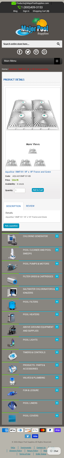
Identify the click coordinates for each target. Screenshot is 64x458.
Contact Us (41, 448)
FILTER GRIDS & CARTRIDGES (38, 276)
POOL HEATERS (31, 314)
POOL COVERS (30, 415)
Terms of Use (24, 454)
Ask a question (11, 226)
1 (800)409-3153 (32, 7)
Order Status (41, 454)
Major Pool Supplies (26, 442)
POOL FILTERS (30, 301)
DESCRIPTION (13, 206)
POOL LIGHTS (30, 339)
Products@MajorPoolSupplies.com (32, 3)
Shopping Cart (41, 11)
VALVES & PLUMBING (34, 377)
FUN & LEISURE (31, 390)
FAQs (13, 448)
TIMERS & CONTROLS (34, 352)
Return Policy (32, 451)
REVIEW (30, 206)
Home (4, 69)
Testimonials (26, 448)
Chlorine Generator (35, 236)
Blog (15, 11)
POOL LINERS (30, 403)
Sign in (26, 11)
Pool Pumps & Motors (36, 263)
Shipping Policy (15, 451)
